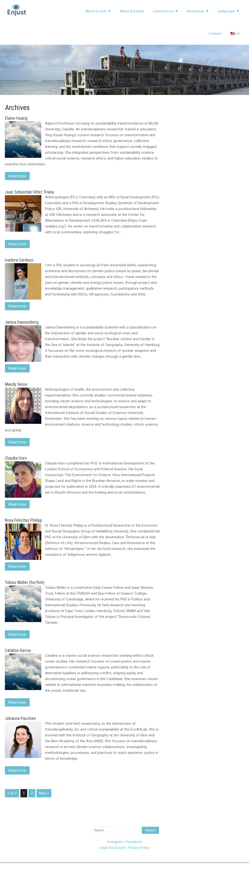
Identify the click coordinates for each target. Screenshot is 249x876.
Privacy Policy (139, 847)
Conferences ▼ (165, 11)
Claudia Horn (16, 458)
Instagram (115, 842)
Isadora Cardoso (19, 259)
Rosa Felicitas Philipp (23, 520)
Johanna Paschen (20, 718)
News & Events (132, 11)
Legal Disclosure (112, 847)
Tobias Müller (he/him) (24, 582)
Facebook (134, 842)
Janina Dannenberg (21, 322)
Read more (17, 176)
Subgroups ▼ (229, 11)
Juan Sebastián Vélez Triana (29, 191)
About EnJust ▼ (98, 11)
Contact (215, 33)
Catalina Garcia (18, 650)
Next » (44, 793)
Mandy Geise (16, 384)
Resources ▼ (198, 11)
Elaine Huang (16, 118)
